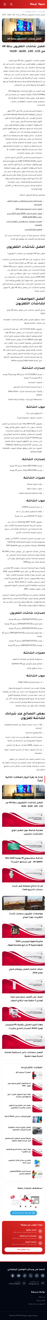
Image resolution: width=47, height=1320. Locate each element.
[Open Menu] (5, 4)
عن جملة (42, 1297)
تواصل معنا (41, 1301)
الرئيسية (42, 12)
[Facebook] (42, 1275)
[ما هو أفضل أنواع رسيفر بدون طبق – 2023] (37, 1086)
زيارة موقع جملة (23, 1250)
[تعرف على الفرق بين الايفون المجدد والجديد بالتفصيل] (37, 1108)
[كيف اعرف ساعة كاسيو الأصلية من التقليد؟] (37, 1152)
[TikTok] (24, 1275)
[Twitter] (30, 1275)
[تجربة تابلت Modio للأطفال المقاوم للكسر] (37, 1174)
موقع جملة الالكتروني (33, 230)
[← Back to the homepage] (37, 4)
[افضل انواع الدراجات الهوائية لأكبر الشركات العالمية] (37, 1130)
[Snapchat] (12, 1275)
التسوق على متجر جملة (37, 1304)
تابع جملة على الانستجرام (22, 1213)
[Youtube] (18, 1275)
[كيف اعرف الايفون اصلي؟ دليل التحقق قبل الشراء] (37, 1097)
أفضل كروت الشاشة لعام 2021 (29, 209)
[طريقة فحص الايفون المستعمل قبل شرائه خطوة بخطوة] (37, 1141)
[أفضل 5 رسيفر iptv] (37, 1075)
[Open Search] (11, 4)
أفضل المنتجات (30, 12)
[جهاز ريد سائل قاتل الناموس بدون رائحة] (37, 1163)
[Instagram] (36, 1275)
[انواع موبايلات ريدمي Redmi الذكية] (37, 1119)
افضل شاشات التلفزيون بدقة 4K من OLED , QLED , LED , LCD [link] (23, 15)
